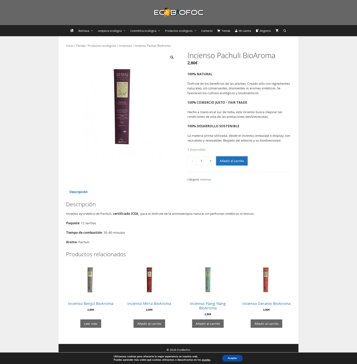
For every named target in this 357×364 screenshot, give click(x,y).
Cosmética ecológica (143, 31)
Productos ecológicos (179, 31)
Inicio (69, 46)
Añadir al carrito (232, 161)
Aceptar (232, 358)
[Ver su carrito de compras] (277, 30)
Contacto (207, 31)
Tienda (80, 46)
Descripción (78, 192)
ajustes (206, 360)
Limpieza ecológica (110, 31)
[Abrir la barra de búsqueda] (285, 30)
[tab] (78, 192)
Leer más (90, 323)
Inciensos (125, 46)
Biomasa (83, 31)
